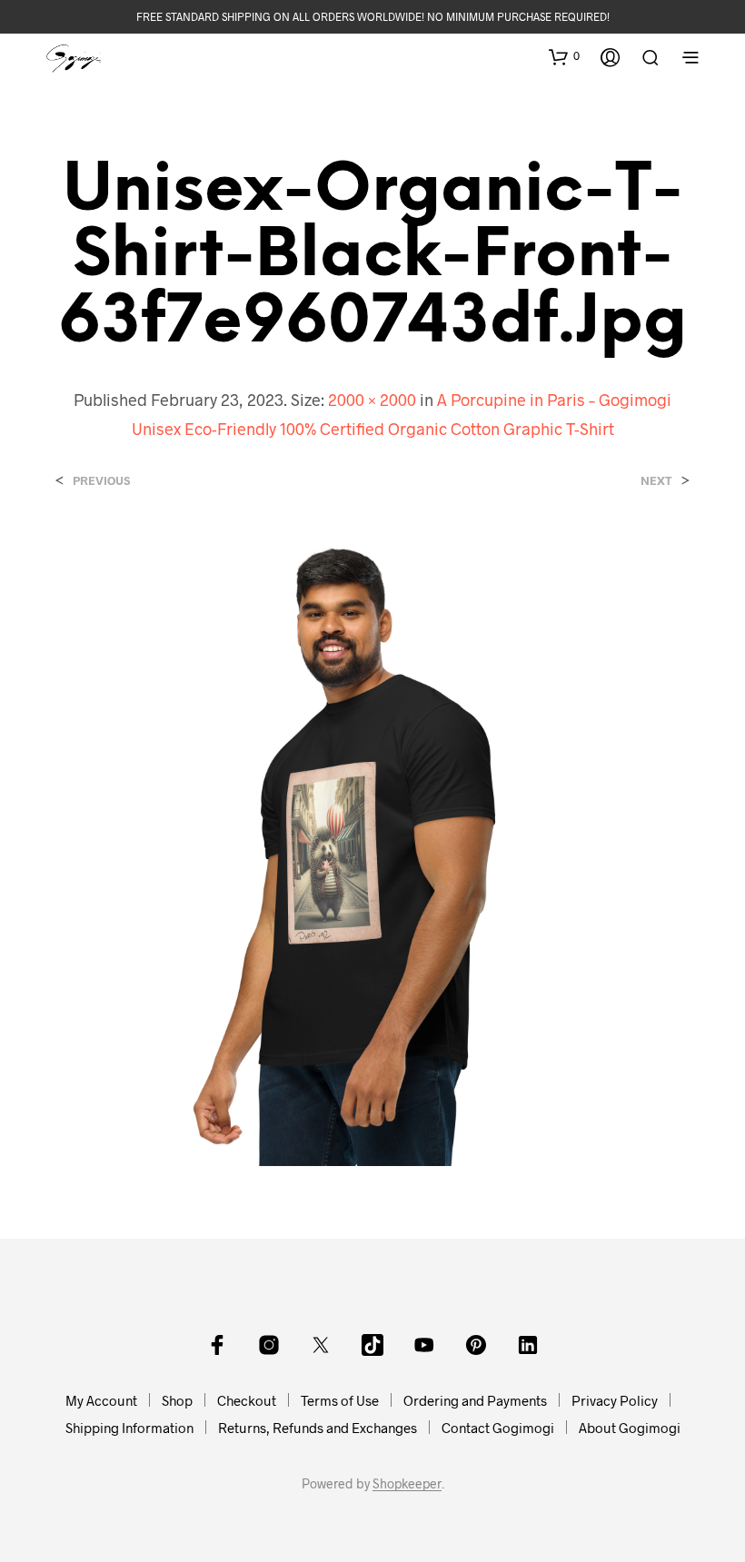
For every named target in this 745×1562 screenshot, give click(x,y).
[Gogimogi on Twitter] (321, 1345)
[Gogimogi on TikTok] (372, 1345)
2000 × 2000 (372, 400)
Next (656, 481)
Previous (101, 481)
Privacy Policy (614, 1400)
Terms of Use (340, 1400)
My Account (101, 1400)
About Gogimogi (629, 1427)
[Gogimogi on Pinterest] (476, 1345)
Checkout (246, 1400)
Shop (177, 1400)
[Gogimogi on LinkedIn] (528, 1345)
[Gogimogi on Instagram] (269, 1345)
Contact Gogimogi (498, 1427)
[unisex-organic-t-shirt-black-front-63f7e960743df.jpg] (372, 846)
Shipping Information (129, 1427)
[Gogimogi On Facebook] (217, 1345)
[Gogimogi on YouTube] (424, 1345)
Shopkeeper (407, 1484)
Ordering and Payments (475, 1400)
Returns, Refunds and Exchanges (317, 1427)
